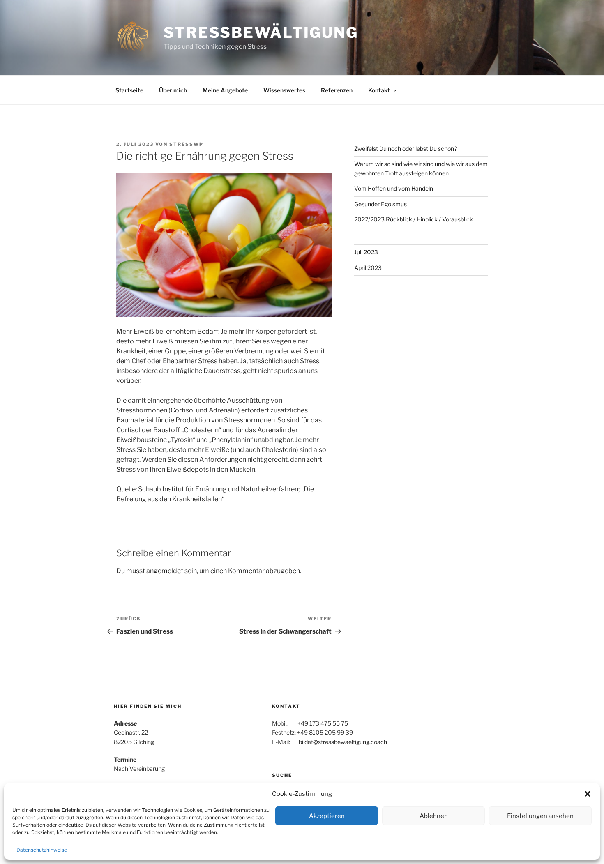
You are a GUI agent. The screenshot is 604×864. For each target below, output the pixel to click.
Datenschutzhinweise (41, 850)
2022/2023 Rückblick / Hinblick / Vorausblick (413, 219)
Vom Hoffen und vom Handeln (393, 188)
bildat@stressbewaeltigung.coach (343, 741)
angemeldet (164, 571)
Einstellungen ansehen (540, 816)
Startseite (129, 90)
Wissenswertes (284, 90)
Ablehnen (434, 816)
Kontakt (379, 90)
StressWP (186, 144)
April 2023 (368, 267)
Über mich (173, 90)
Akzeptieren (327, 816)
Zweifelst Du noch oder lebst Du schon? (405, 148)
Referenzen (337, 90)
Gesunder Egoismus (380, 203)
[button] (587, 794)
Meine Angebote (225, 90)
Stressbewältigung (261, 32)
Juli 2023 (366, 252)
